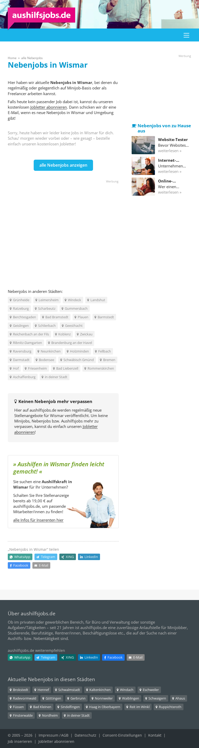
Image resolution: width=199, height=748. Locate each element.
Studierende (18, 633)
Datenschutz (85, 735)
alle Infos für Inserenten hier (38, 520)
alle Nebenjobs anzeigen (63, 165)
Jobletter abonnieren (48, 107)
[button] (186, 35)
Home (12, 58)
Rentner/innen (68, 633)
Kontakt (154, 735)
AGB (64, 735)
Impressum (48, 735)
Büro (96, 622)
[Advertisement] (63, 230)
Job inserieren (20, 741)
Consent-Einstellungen (122, 735)
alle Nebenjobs (32, 58)
